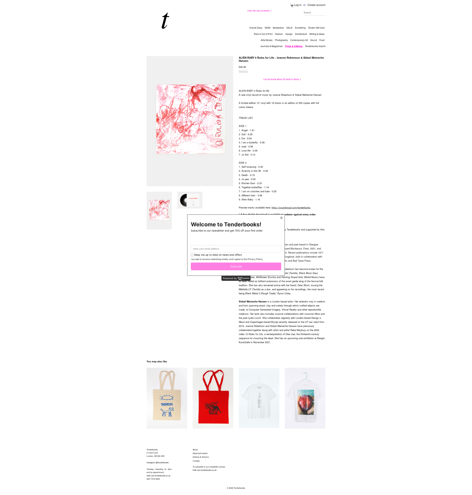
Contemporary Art (299, 40)
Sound (313, 40)
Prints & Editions (294, 46)
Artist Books (267, 40)
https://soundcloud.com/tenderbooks (291, 207)
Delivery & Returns (201, 457)
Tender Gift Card (316, 27)
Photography (281, 40)
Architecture (301, 33)
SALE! (289, 27)
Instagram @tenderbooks (158, 462)
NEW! (267, 27)
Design (289, 33)
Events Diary (256, 27)
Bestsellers (278, 27)
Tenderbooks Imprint (315, 46)
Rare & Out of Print (263, 33)
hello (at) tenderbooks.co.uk (158, 475)
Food (321, 40)
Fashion (279, 33)
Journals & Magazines (271, 46)
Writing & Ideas (316, 33)
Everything (300, 27)
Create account (316, 5)
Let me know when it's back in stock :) (282, 79)
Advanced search (200, 453)
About (195, 449)
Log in (297, 5)
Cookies (196, 460)
